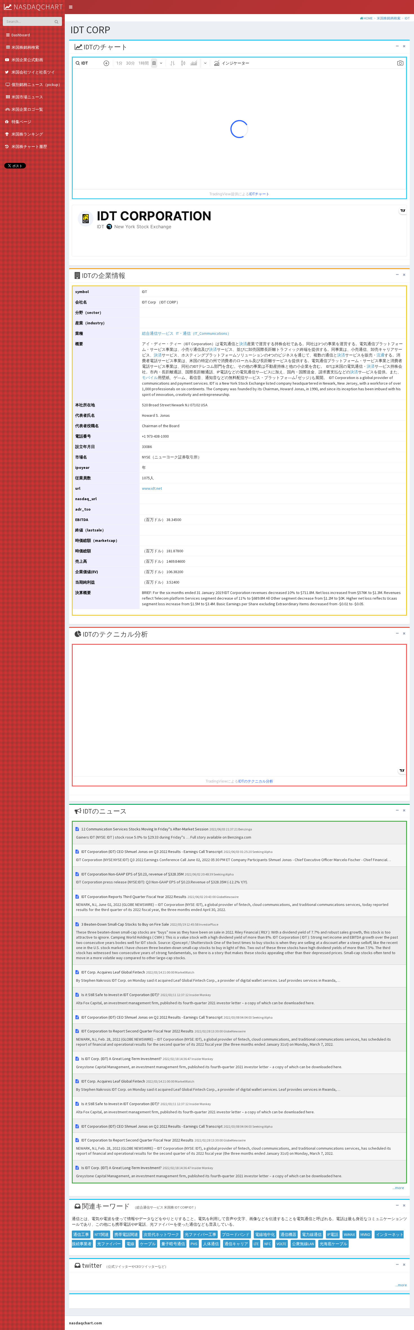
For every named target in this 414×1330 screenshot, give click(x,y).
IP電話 (332, 1234)
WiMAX (349, 1234)
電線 (130, 1243)
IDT (407, 18)
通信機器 (288, 1234)
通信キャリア (236, 1243)
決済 (243, 343)
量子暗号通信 (173, 1243)
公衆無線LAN (303, 1243)
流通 (380, 355)
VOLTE (281, 1243)
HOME (368, 18)
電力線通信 (312, 1234)
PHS (194, 1243)
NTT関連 (102, 1234)
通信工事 (81, 1234)
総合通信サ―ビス (157, 333)
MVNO (365, 1234)
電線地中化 (265, 1234)
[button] (71, 7)
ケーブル (148, 1243)
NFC (267, 1243)
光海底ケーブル (333, 1243)
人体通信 (211, 1243)
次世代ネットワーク (161, 1234)
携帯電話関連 (126, 1234)
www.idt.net (152, 488)
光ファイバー (109, 1243)
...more (398, 1187)
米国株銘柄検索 (388, 18)
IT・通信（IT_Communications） (203, 333)
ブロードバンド (236, 1234)
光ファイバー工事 (200, 1234)
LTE (256, 1243)
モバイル (150, 377)
